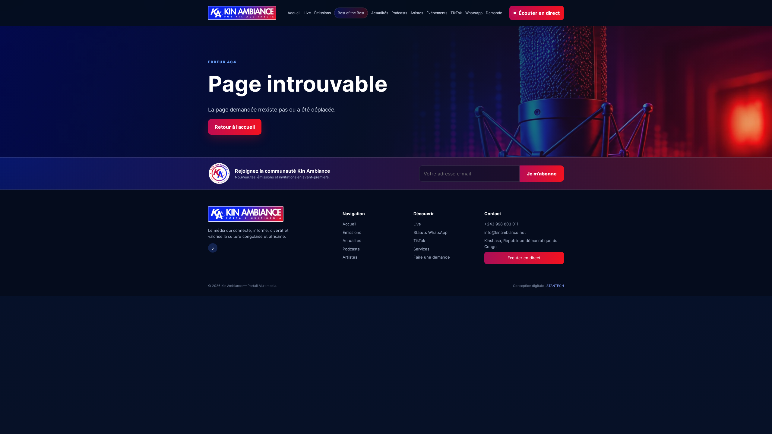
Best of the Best (351, 13)
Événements (436, 13)
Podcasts (399, 13)
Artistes (416, 13)
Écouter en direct (539, 13)
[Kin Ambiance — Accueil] (242, 13)
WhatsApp (473, 13)
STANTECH (555, 286)
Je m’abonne (542, 174)
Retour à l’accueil (235, 127)
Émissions (322, 13)
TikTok (456, 13)
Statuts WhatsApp (430, 232)
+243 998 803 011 (501, 224)
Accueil (294, 13)
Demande (494, 13)
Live (307, 13)
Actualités (379, 13)
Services (421, 249)
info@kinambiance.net (505, 232)
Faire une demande (431, 257)
